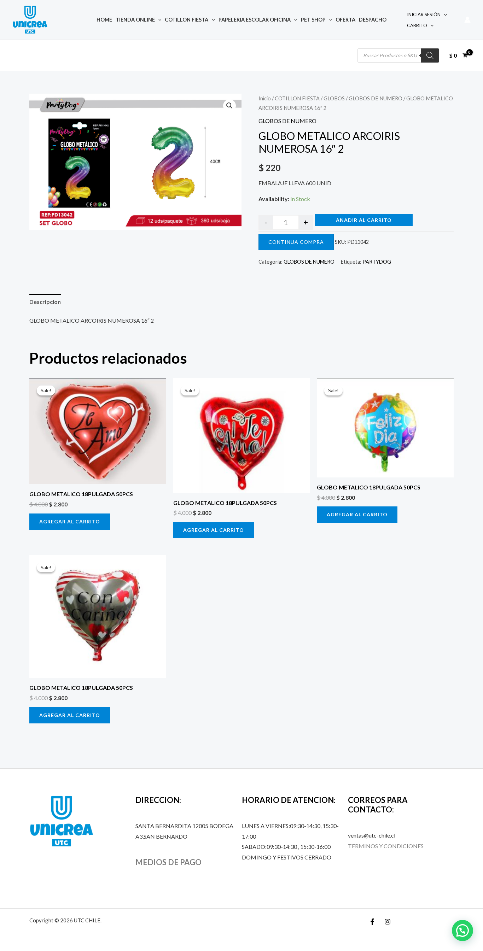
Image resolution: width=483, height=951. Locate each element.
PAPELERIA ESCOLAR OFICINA (255, 20)
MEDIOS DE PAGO (168, 862)
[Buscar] (430, 55)
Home (104, 20)
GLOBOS (334, 98)
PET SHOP (313, 20)
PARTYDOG (376, 262)
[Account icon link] (467, 20)
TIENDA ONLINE (135, 20)
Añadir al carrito (364, 220)
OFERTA (345, 20)
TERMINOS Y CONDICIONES (386, 846)
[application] (158, 20)
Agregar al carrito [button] (69, 521)
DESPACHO (372, 20)
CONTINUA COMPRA (296, 242)
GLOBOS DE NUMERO (375, 98)
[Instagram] (387, 921)
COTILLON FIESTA (186, 20)
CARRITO (417, 25)
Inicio (264, 98)
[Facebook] (372, 921)
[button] (229, 105)
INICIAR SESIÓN (424, 14)
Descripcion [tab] (45, 301)
